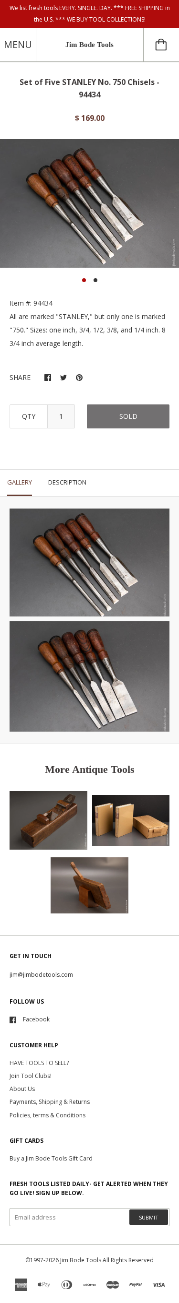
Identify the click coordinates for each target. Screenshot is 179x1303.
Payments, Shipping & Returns (50, 1102)
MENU (18, 44)
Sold (128, 416)
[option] (89, 203)
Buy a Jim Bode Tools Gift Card (51, 1158)
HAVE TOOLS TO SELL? (39, 1063)
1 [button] (84, 280)
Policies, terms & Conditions (47, 1115)
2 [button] (95, 280)
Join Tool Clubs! (31, 1076)
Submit (148, 1217)
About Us (22, 1089)
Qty (28, 416)
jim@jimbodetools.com (41, 975)
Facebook (36, 1019)
